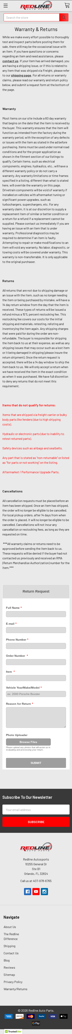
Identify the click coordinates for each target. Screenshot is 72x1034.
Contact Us (11, 953)
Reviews (9, 967)
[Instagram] (44, 891)
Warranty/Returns (15, 989)
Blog (7, 960)
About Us (10, 927)
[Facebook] (27, 891)
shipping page (21, 75)
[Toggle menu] (5, 5)
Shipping (9, 946)
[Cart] (67, 5)
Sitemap (9, 974)
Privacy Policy (13, 982)
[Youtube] (36, 891)
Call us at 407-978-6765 (36, 881)
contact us (10, 61)
